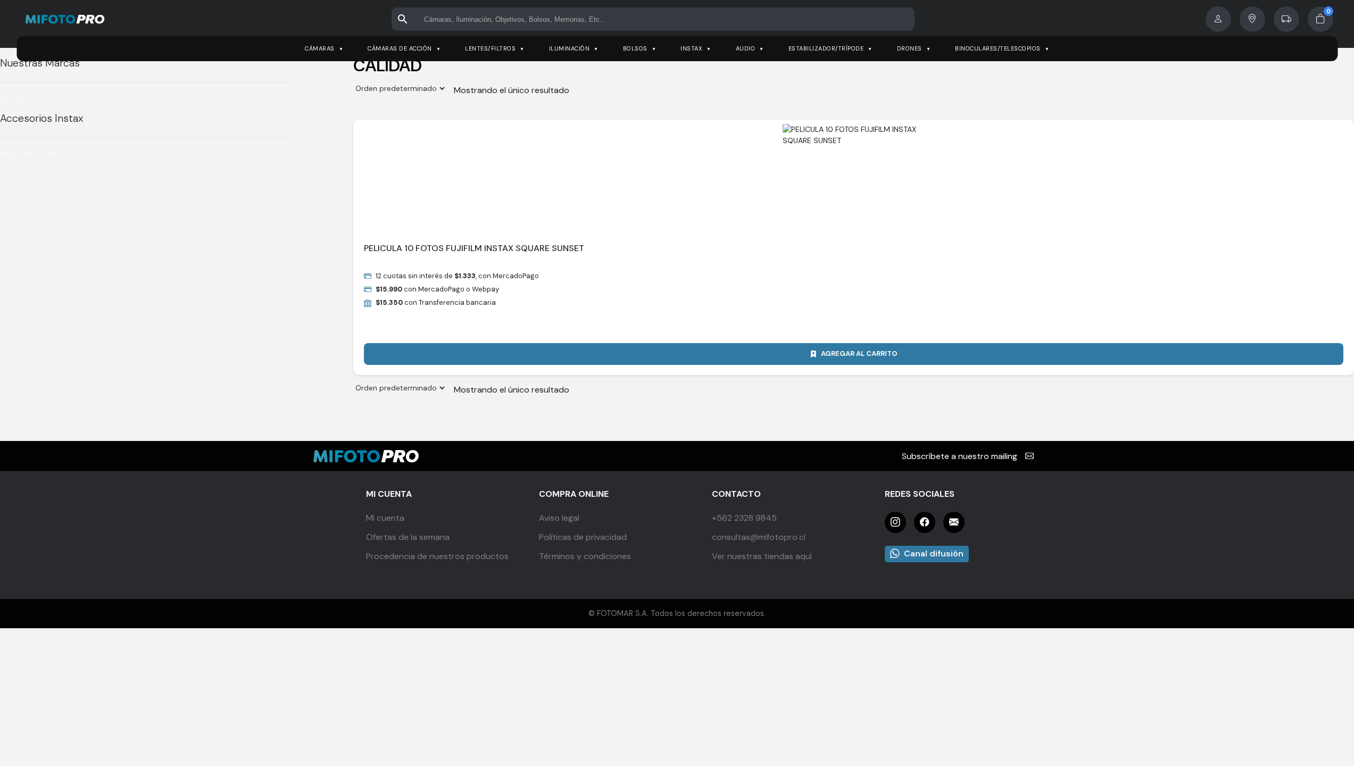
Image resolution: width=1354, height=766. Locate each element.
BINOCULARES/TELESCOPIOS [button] (998, 48)
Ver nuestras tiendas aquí (762, 556)
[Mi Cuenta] (1218, 19)
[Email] (954, 522)
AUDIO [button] (745, 48)
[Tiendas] (1252, 19)
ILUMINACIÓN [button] (569, 48)
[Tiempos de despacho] (1286, 19)
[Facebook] (924, 522)
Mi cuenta (385, 517)
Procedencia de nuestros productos (437, 556)
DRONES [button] (909, 48)
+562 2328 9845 (744, 517)
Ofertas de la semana (408, 537)
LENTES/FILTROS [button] (490, 48)
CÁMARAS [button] (320, 48)
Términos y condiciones (585, 556)
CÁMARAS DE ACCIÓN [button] (400, 48)
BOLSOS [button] (635, 48)
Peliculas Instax (29, 153)
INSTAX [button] (691, 48)
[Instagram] (895, 522)
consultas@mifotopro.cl (758, 537)
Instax (11, 97)
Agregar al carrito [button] (859, 353)
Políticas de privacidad (583, 537)
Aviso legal (559, 517)
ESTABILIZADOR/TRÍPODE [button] (826, 48)
